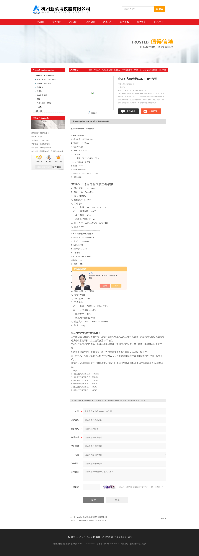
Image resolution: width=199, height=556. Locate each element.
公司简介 (56, 21)
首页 (90, 70)
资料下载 (124, 21)
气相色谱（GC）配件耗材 (44, 75)
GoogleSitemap (90, 544)
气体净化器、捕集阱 (44, 103)
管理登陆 (124, 544)
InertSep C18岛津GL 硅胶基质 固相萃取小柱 (92, 517)
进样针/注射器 (42, 95)
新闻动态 (90, 21)
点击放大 (94, 113)
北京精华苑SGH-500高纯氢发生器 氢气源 (91, 520)
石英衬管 (40, 87)
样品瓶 (39, 107)
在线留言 (141, 21)
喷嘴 (38, 99)
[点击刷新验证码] (109, 487)
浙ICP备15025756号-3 (111, 544)
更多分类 (38, 111)
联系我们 (158, 21)
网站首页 (39, 21)
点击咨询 (130, 111)
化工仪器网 (142, 544)
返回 (162, 518)
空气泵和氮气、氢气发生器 (46, 79)
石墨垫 (39, 91)
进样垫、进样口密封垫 (45, 83)
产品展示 (73, 21)
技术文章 (107, 21)
